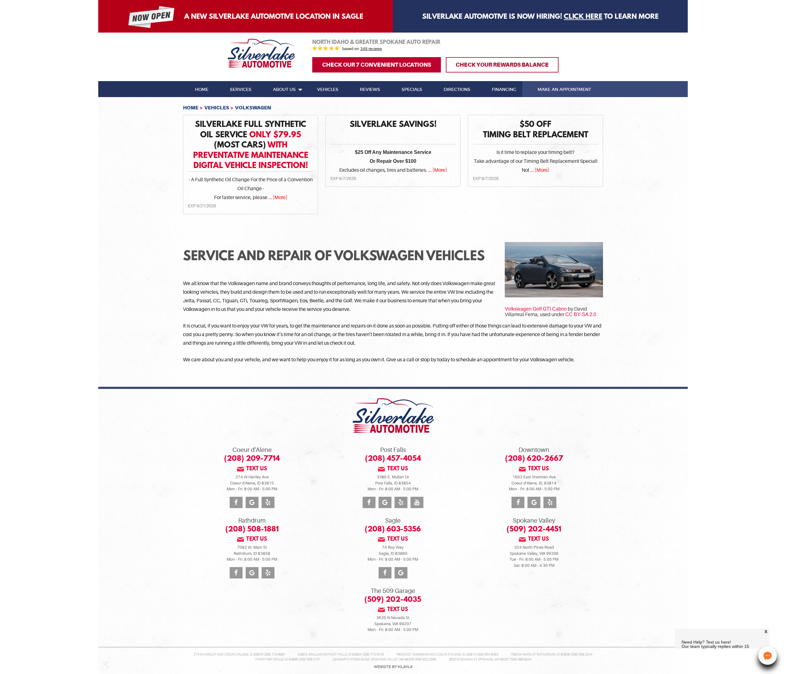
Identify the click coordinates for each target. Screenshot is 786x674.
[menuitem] (202, 89)
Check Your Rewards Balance (502, 64)
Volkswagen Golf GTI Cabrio (536, 309)
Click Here (583, 17)
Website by (393, 666)
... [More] (277, 197)
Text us (256, 469)
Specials (412, 90)
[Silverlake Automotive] (261, 53)
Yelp (268, 502)
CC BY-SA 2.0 (580, 314)
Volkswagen (253, 108)
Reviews (370, 90)
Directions (457, 90)
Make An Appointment (564, 90)
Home (201, 90)
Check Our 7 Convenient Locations (376, 64)
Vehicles (327, 90)
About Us (284, 90)
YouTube (417, 502)
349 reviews (371, 48)
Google (252, 502)
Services (240, 90)
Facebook (236, 502)
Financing (504, 90)
